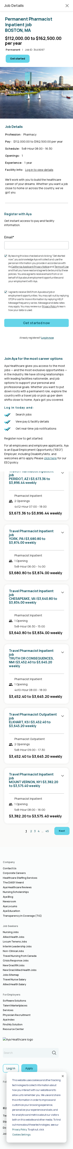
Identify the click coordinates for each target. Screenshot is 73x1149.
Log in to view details (39, 170)
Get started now (36, 323)
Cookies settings (21, 1134)
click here (50, 458)
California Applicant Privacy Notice (30, 266)
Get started (17, 58)
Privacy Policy (19, 1129)
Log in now (47, 337)
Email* (9, 237)
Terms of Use (62, 266)
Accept (62, 1076)
